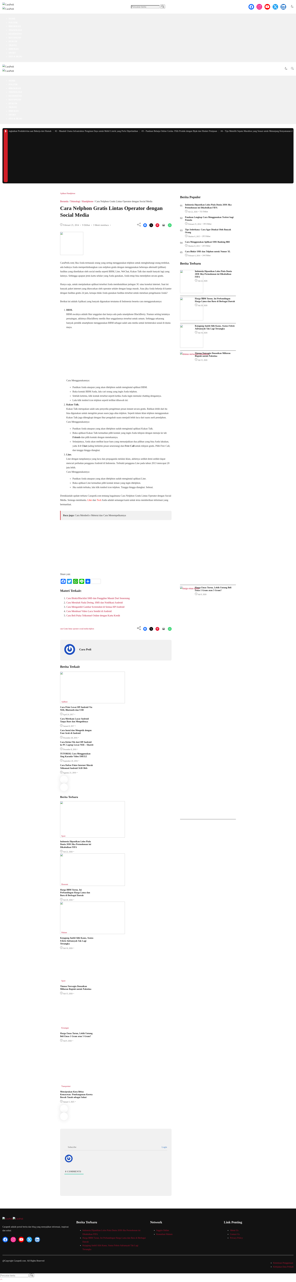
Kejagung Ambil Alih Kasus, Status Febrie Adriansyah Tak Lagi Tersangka (76, 941)
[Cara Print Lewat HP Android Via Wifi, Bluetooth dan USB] (92, 702)
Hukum (13, 41)
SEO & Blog (15, 56)
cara (62, 629)
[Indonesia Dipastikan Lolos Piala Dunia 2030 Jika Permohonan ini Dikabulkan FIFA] (92, 836)
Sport (12, 53)
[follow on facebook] (251, 7)
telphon (91, 629)
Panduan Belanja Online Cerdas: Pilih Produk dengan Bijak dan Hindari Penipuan (169, 131)
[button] (292, 6)
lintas (70, 629)
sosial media (84, 629)
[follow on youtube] (267, 7)
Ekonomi (64, 884)
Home (12, 19)
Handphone (71, 193)
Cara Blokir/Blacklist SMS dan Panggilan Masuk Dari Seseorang (98, 598)
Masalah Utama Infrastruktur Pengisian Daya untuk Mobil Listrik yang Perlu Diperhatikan (86, 131)
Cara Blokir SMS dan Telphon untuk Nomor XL (207, 251)
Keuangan (15, 38)
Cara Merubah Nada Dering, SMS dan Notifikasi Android (94, 602)
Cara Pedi (85, 649)
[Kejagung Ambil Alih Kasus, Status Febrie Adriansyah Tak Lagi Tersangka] (92, 933)
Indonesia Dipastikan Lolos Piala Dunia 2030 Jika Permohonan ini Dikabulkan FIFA (75, 844)
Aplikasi (63, 193)
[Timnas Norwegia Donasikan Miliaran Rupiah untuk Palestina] (92, 981)
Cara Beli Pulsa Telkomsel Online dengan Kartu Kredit (93, 615)
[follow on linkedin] (283, 7)
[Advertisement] (150, 159)
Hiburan (14, 49)
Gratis (66, 629)
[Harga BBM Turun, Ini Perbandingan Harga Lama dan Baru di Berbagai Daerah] (92, 885)
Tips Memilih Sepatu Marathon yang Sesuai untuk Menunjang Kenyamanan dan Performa (252, 131)
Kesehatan (15, 34)
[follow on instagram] (259, 7)
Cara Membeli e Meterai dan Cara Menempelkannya (100, 515)
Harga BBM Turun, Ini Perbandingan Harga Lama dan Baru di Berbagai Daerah (75, 893)
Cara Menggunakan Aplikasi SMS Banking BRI (207, 242)
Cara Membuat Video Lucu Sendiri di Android (89, 611)
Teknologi (15, 30)
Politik (13, 22)
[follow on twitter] (275, 7)
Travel (13, 45)
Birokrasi (15, 26)
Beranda (64, 201)
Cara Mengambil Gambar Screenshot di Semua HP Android (95, 607)
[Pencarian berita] (162, 6)
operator (76, 629)
